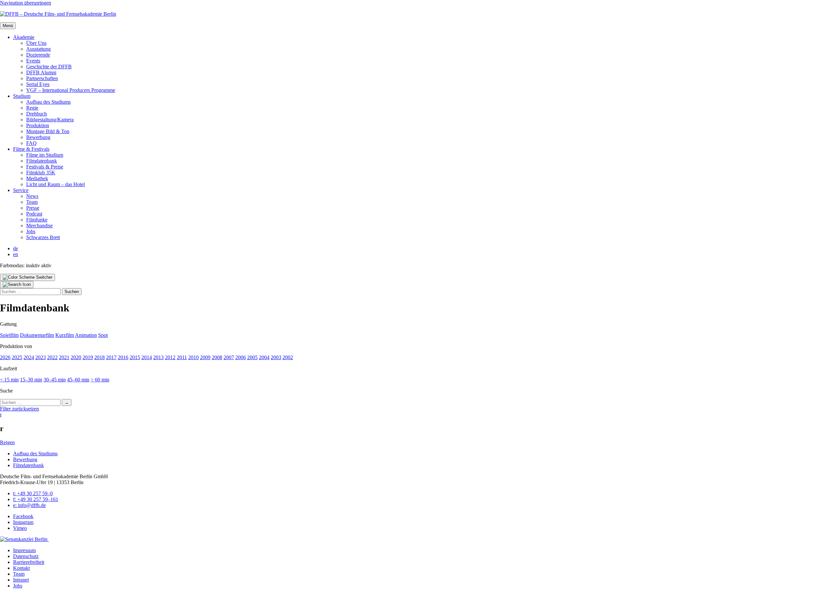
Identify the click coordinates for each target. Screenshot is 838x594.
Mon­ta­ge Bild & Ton (47, 131)
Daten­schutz (26, 556)
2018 (99, 357)
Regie (32, 108)
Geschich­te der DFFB (49, 66)
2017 (111, 357)
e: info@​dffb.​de (29, 505)
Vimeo (20, 528)
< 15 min (9, 379)
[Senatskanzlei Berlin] (24, 539)
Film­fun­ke (36, 219)
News (32, 196)
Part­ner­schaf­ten (42, 78)
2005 (252, 357)
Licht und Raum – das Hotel (55, 184)
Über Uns (36, 43)
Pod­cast (34, 214)
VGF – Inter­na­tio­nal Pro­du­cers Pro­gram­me (70, 90)
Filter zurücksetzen (19, 408)
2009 (205, 357)
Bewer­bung (38, 137)
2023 (40, 357)
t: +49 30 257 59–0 (33, 493)
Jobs (30, 231)
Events (33, 60)
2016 (123, 357)
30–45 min (55, 379)
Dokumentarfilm (37, 335)
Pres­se (32, 208)
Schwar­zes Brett (43, 237)
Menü (8, 25)
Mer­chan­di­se (39, 225)
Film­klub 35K (40, 172)
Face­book (23, 516)
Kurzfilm (64, 335)
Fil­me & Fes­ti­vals (31, 149)
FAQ (31, 143)
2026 (5, 357)
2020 (76, 357)
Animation (86, 335)
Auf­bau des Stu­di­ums (48, 102)
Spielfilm (9, 335)
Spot (103, 335)
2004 (264, 357)
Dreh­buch (36, 113)
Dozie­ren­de (38, 55)
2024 (29, 357)
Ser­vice (20, 190)
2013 (158, 357)
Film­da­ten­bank (41, 161)
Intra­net (21, 580)
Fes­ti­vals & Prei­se (44, 166)
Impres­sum (24, 550)
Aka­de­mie (23, 37)
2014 (146, 357)
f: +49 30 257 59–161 (35, 499)
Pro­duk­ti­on (37, 125)
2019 (87, 357)
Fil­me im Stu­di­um (44, 155)
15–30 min (31, 379)
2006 (240, 357)
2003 (276, 357)
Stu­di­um (21, 96)
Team (32, 202)
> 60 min (100, 379)
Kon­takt (21, 568)
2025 (17, 357)
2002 (287, 357)
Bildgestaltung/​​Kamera (50, 119)
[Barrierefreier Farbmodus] (27, 277)
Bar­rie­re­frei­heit (28, 562)
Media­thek (37, 178)
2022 (52, 357)
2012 (170, 357)
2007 (229, 357)
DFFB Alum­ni (41, 72)
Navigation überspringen (25, 3)
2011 (182, 357)
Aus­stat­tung (38, 49)
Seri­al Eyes (37, 84)
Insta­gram (23, 522)
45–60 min (78, 379)
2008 (217, 357)
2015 (135, 357)
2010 (193, 357)
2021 (64, 357)
